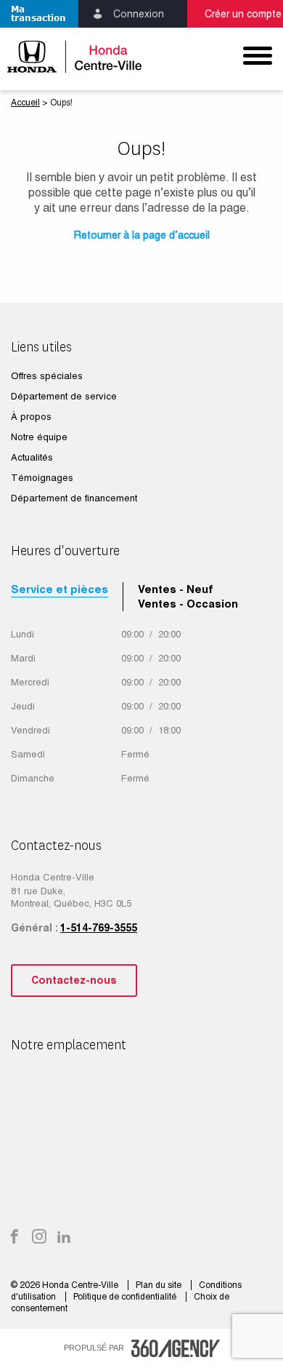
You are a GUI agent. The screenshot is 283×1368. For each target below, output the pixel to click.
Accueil (25, 103)
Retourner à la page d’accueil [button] (142, 235)
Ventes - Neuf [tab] (175, 589)
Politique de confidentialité (126, 1297)
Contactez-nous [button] (74, 980)
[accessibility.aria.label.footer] (175, 1348)
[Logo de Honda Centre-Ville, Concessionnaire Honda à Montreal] (71, 56)
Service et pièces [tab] (59, 589)
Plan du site (160, 1285)
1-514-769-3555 (98, 928)
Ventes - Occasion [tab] (188, 603)
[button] (39, 14)
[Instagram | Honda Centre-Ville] (39, 1237)
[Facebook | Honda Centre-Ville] (14, 1237)
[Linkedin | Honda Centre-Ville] (64, 1237)
